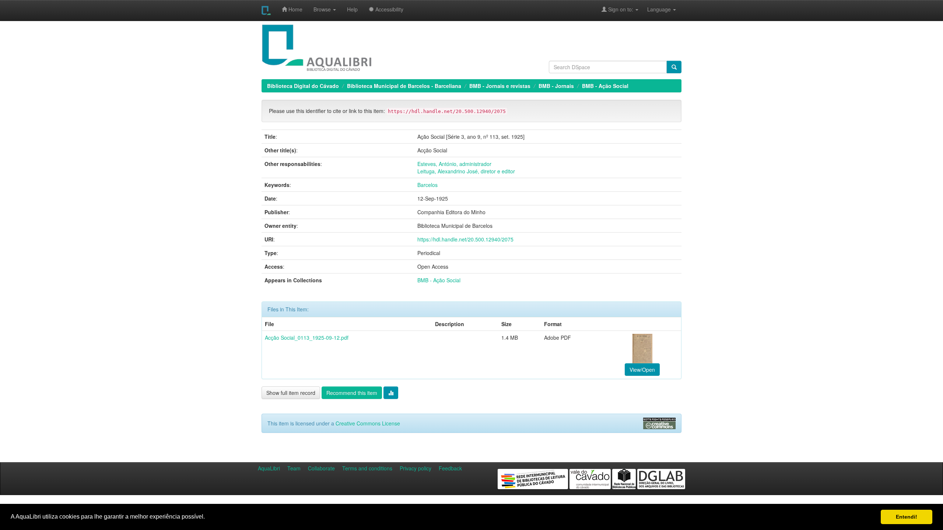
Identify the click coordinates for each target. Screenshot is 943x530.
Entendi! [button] (906, 517)
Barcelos (427, 184)
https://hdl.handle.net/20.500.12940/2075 (465, 239)
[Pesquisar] (674, 67)
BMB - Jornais (556, 85)
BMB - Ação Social (605, 85)
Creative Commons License (368, 423)
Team (294, 468)
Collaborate (321, 468)
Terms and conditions (367, 468)
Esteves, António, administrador (454, 163)
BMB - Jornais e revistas (499, 85)
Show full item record (290, 392)
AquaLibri (269, 468)
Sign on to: (621, 9)
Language (655, 9)
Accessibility (388, 9)
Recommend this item (351, 392)
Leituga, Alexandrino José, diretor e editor (466, 171)
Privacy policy (415, 468)
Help (352, 9)
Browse (322, 9)
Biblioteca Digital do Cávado (303, 85)
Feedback (450, 468)
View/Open (642, 369)
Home (294, 9)
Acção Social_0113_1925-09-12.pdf (306, 337)
